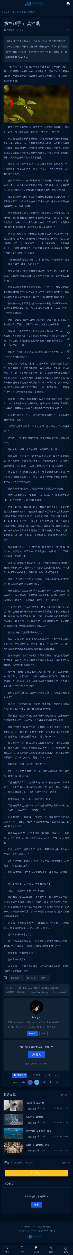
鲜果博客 (47, 1226)
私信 (43, 1033)
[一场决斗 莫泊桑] (13, 1105)
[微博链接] (69, 339)
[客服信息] (69, 332)
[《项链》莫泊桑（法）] (13, 1147)
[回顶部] (69, 358)
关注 (32, 1033)
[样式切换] (69, 326)
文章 (21, 12)
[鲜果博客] (36, 4)
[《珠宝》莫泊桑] (13, 1119)
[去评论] (69, 352)
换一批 (64, 1095)
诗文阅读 (28, 12)
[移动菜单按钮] (4, 4)
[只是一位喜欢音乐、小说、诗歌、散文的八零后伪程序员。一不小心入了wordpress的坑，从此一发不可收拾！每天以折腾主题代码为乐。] (36, 1007)
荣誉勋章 (16, 826)
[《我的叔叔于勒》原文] (13, 1133)
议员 (60, 71)
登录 (36, 1204)
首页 (17, 12)
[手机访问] (69, 345)
